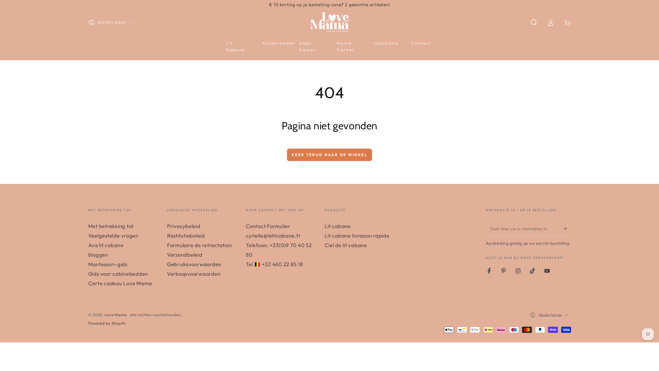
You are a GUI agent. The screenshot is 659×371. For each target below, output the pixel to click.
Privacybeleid (184, 226)
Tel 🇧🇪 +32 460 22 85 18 (274, 264)
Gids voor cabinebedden (118, 274)
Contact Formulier (268, 226)
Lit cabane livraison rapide (357, 235)
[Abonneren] (567, 228)
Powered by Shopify (107, 323)
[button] (533, 22)
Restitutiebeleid (186, 235)
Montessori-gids (107, 264)
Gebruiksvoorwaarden (194, 264)
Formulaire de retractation (199, 245)
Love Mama (116, 314)
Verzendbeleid (184, 254)
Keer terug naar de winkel (329, 154)
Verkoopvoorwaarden (194, 274)
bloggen (98, 254)
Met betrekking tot (111, 226)
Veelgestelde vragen (113, 235)
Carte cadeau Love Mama (120, 283)
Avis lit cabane (106, 245)
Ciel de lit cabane (346, 245)
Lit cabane (338, 226)
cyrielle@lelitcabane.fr (273, 235)
